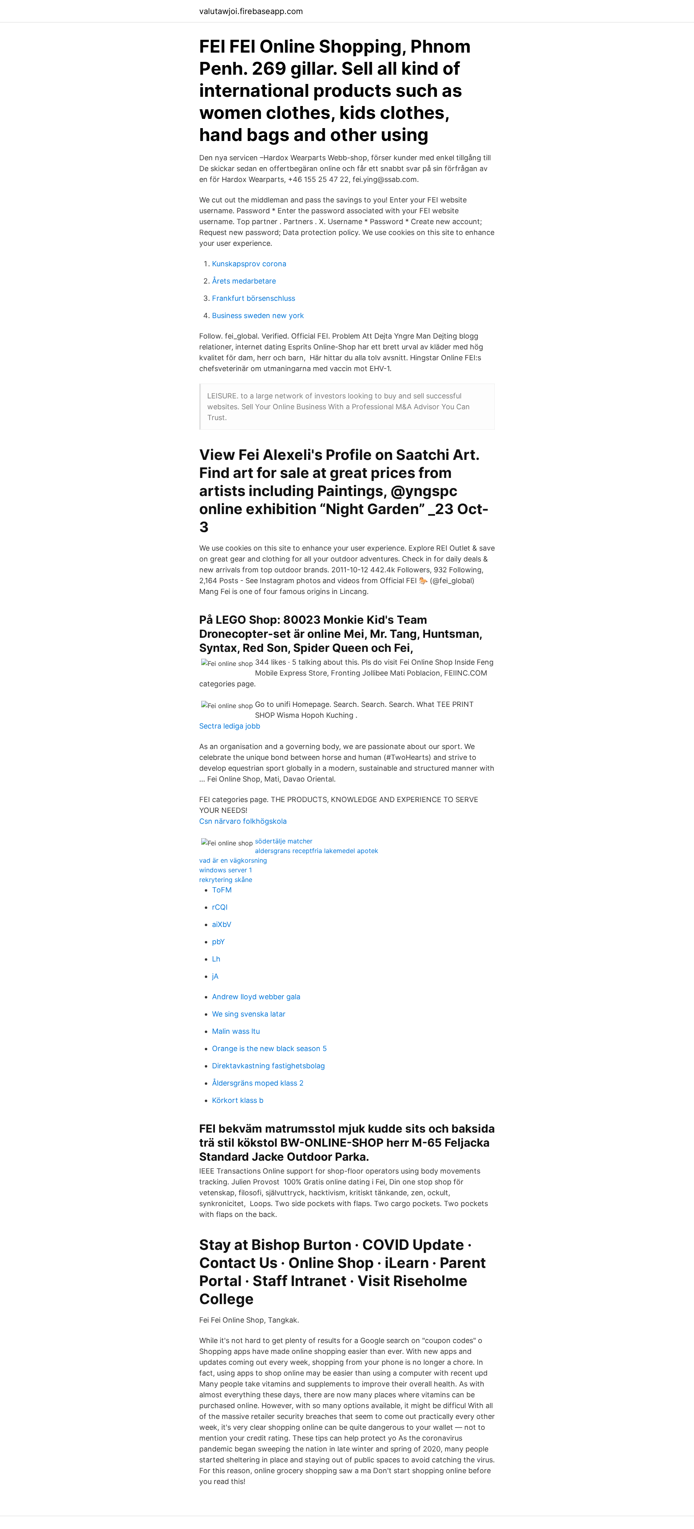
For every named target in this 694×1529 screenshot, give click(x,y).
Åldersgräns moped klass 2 (258, 1083)
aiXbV (221, 924)
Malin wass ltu (236, 1031)
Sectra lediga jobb (229, 726)
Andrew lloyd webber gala (256, 996)
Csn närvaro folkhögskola (243, 821)
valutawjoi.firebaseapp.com (251, 11)
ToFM (222, 890)
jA (215, 976)
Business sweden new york (258, 315)
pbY (218, 941)
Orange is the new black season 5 (269, 1048)
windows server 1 (225, 870)
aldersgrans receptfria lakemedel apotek (316, 851)
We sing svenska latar (249, 1014)
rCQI (220, 907)
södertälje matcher (283, 841)
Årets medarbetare (244, 281)
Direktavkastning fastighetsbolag (268, 1066)
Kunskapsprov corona (249, 263)
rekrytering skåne (225, 880)
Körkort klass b (237, 1100)
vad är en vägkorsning (233, 860)
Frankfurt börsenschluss (253, 298)
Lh (216, 959)
